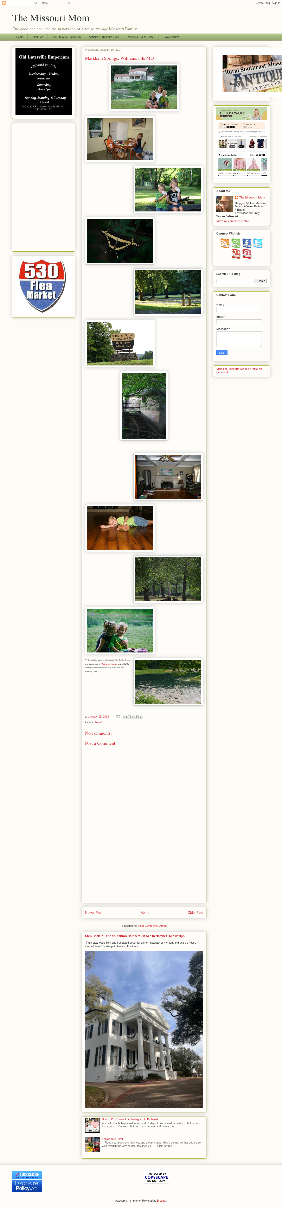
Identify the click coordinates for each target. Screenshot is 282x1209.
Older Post (195, 912)
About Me (37, 37)
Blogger (161, 1200)
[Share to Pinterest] (141, 717)
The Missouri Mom (50, 17)
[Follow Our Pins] (247, 257)
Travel (98, 722)
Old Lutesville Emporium (66, 37)
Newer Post (93, 912)
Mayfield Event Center (141, 37)
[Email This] (125, 717)
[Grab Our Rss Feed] (225, 247)
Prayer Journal (171, 37)
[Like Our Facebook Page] (247, 247)
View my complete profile (232, 221)
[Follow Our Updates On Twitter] (258, 247)
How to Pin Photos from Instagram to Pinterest (130, 1119)
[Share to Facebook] (137, 717)
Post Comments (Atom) (152, 925)
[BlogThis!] (129, 717)
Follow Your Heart (112, 1138)
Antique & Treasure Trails (104, 37)
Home (19, 37)
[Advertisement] (144, 871)
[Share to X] (133, 717)
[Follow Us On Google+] (236, 257)
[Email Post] (118, 716)
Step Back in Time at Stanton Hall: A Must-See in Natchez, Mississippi (135, 936)
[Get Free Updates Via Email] (236, 247)
